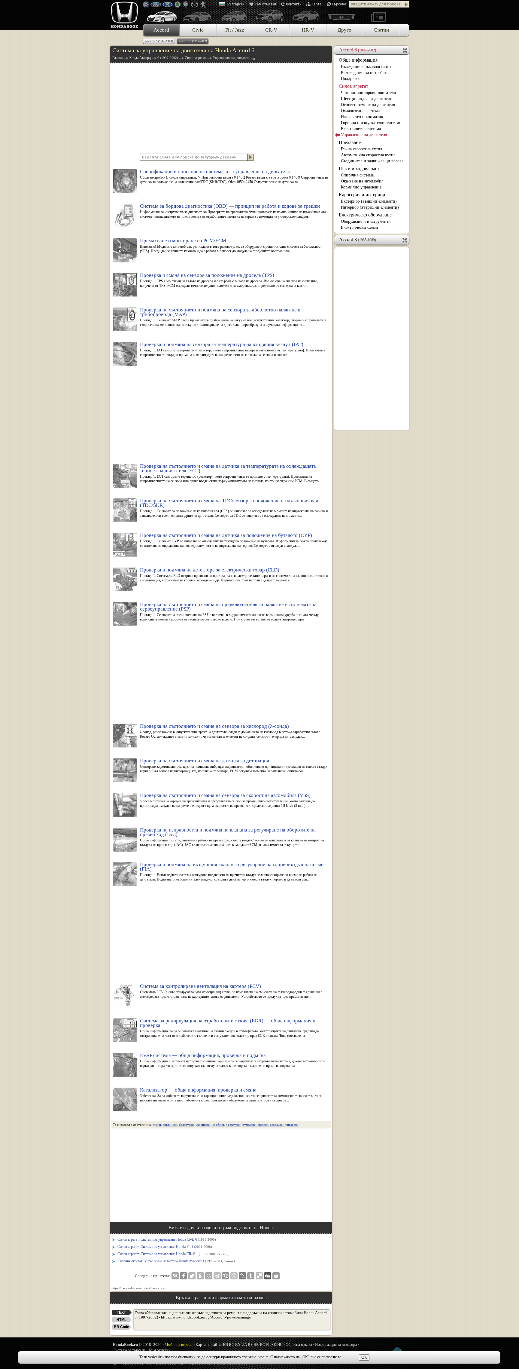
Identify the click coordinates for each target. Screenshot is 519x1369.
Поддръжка (351, 78)
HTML (121, 1320)
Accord (161, 30)
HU (280, 1344)
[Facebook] (183, 1275)
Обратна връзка (299, 1344)
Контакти (294, 4)
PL (268, 1344)
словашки (277, 1124)
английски (170, 1124)
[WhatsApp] (234, 1275)
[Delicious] (259, 1275)
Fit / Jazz (234, 30)
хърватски (233, 1124)
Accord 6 (192, 41)
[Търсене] (406, 4)
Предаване (350, 142)
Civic (198, 30)
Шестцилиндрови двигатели (367, 98)
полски (263, 1124)
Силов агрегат (353, 86)
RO (262, 1344)
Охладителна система (360, 111)
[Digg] (267, 1275)
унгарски (292, 1124)
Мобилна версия (179, 1344)
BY (238, 1344)
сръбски (218, 1124)
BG (231, 1344)
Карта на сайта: (209, 1344)
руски (157, 1124)
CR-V (271, 30)
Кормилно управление (361, 187)
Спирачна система (357, 175)
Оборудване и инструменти (366, 221)
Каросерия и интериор (362, 194)
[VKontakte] (175, 1275)
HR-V (308, 30)
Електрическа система (361, 129)
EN (225, 1344)
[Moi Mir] (208, 1275)
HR (256, 1344)
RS (250, 1344)
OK (364, 1357)
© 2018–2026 (137, 1344)
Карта (316, 4)
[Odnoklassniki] (200, 1275)
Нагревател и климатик (362, 117)
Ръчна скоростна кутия (361, 149)
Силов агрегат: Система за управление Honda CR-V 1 (173, 1254)
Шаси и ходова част (359, 168)
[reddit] (276, 1275)
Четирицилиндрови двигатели (368, 92)
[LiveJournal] (242, 1275)
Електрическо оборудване (365, 214)
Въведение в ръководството (366, 66)
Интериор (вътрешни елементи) (370, 207)
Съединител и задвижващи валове (372, 161)
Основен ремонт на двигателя (368, 105)
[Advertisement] (221, 108)
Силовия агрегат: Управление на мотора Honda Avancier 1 (176, 1261)
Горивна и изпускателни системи (371, 123)
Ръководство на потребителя (366, 72)
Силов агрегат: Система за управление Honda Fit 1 (164, 1247)
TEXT (121, 1312)
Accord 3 (158, 41)
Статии (381, 30)
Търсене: (339, 4)
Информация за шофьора (336, 1344)
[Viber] (225, 1275)
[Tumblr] (250, 1275)
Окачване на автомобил (362, 181)
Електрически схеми (359, 227)
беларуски (186, 1124)
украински (203, 1124)
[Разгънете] (405, 239)
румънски (249, 1124)
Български (235, 4)
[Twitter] (192, 1275)
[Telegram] (217, 1275)
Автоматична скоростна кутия (368, 155)
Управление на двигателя (364, 135)
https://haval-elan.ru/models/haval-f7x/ (138, 1288)
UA (244, 1344)
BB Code (121, 1327)
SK (274, 1344)
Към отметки (265, 4)
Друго (344, 30)
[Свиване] (405, 50)
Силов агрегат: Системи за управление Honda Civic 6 (166, 1239)
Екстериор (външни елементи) (369, 201)
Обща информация (358, 60)
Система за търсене (129, 1350)
